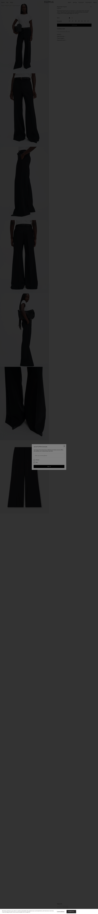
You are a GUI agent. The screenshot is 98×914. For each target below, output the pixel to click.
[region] (49, 911)
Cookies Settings (60, 911)
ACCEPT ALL (71, 911)
